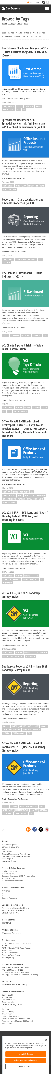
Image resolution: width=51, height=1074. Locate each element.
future (27, 576)
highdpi (19, 33)
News (4, 849)
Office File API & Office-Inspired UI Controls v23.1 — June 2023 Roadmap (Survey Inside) (24, 746)
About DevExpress (9, 844)
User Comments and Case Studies (16, 856)
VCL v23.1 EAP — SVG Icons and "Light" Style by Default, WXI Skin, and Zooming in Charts (25, 516)
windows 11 (36, 36)
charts (10, 407)
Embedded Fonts (9, 495)
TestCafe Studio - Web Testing (14, 985)
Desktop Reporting (9, 898)
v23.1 (26, 23)
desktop (11, 33)
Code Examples (8, 1002)
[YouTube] (47, 829)
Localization (21, 259)
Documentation (8, 999)
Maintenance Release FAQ (13, 881)
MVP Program (7, 859)
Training (5, 1009)
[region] (25, 1055)
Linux (5, 729)
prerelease (41, 495)
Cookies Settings (25, 1067)
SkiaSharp (6, 733)
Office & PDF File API (10, 913)
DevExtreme (29, 106)
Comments (24, 492)
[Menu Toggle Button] (47, 8)
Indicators (25, 335)
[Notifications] (47, 2)
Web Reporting (8, 957)
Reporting (32, 259)
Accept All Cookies (26, 1054)
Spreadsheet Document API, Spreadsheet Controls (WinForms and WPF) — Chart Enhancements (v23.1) (24, 123)
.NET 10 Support (8, 1023)
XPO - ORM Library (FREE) (12, 970)
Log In (38, 2)
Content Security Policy (28, 726)
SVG (23, 36)
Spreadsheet (7, 36)
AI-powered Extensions (11, 933)
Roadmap (41, 33)
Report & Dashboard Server (13, 910)
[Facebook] (34, 829)
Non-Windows (14, 729)
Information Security (10, 1016)
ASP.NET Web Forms (10, 952)
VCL (27, 36)
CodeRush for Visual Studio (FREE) (16, 972)
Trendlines (36, 335)
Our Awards (7, 851)
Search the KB (7, 995)
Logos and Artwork (9, 861)
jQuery (5, 109)
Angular (11, 106)
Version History (8, 1011)
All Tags (11, 23)
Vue (24, 109)
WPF (14, 189)
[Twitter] (40, 829)
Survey (17, 36)
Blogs (4, 1007)
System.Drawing (19, 733)
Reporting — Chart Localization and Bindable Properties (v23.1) (22, 201)
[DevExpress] (11, 8)
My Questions (7, 997)
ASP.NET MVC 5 (8, 950)
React (12, 109)
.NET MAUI (6, 923)
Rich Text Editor (9, 499)
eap (32, 492)
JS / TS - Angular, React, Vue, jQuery (16, 943)
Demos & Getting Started (12, 1004)
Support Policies (8, 878)
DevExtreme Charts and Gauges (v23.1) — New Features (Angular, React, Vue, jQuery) (25, 51)
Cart (31, 2)
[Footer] (3, 830)
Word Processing (9, 502)
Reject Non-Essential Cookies (25, 1060)
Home (4, 23)
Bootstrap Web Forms (11, 955)
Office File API (30, 33)
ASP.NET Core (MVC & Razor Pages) (16, 948)
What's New (7, 1014)
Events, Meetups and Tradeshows (16, 854)
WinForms (7, 189)
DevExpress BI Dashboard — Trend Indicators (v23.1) (22, 274)
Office (20, 495)
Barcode (6, 726)
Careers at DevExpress (11, 847)
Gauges (38, 106)
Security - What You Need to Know (16, 1018)
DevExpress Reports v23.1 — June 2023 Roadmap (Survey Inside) (24, 668)
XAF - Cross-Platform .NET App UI (15, 967)
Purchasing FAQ (8, 873)
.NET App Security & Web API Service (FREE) (20, 974)
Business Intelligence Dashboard (15, 908)
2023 (4, 33)
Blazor (4, 945)
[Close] (46, 1040)
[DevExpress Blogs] (28, 829)
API (9, 492)
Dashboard (15, 335)
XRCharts (6, 262)
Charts (19, 23)
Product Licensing (9, 871)
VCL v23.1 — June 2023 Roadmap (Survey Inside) (21, 594)
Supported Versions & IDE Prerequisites (18, 876)
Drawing (44, 726)
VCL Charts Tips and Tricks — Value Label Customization (22, 347)
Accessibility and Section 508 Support (17, 1021)
